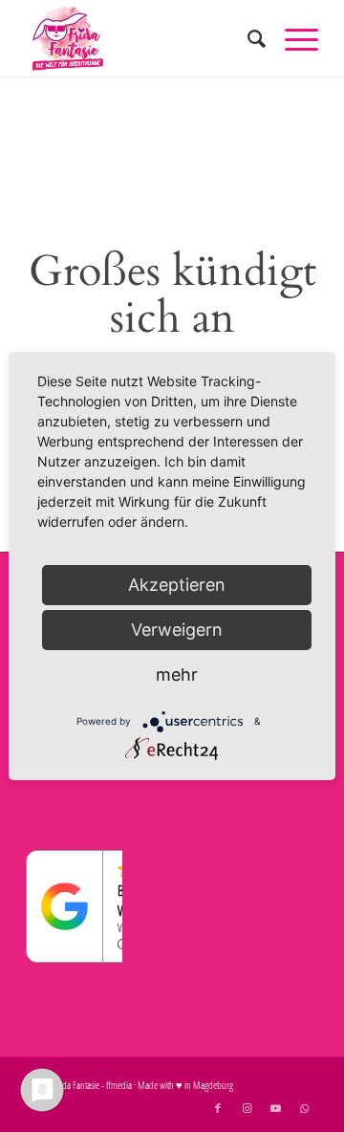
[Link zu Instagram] (246, 1108)
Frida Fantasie (76, 1085)
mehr (177, 674)
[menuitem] (247, 38)
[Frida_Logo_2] (143, 38)
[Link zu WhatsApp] (304, 1108)
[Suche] (247, 38)
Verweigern (177, 630)
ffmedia (119, 1085)
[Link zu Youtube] (275, 1108)
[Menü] (292, 38)
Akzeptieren (177, 585)
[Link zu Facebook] (218, 1108)
